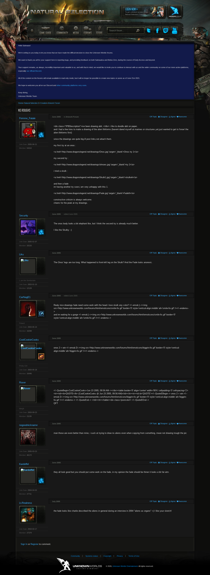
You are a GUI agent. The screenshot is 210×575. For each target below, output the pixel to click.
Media (76, 30)
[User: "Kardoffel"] (32, 476)
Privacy (120, 556)
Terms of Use (133, 556)
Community (62, 30)
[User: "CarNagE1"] (32, 309)
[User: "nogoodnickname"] (32, 437)
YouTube (174, 31)
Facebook (157, 31)
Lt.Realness (25, 502)
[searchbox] (125, 31)
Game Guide (45, 30)
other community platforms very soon (71, 85)
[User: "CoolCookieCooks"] (32, 351)
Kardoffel (24, 464)
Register (34, 544)
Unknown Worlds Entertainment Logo (79, 565)
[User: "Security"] (32, 227)
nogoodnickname (28, 425)
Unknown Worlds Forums (69, 13)
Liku (21, 254)
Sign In (24, 544)
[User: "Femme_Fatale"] (32, 130)
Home (32, 30)
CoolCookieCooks (29, 339)
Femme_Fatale (27, 118)
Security (23, 215)
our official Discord (34, 71)
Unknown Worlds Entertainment (175, 9)
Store (99, 30)
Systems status (91, 556)
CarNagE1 (25, 297)
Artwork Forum (72, 117)
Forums (87, 30)
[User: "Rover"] (32, 394)
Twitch (166, 31)
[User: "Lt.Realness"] (32, 515)
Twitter (149, 31)
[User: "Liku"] (32, 266)
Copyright (107, 556)
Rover (22, 382)
